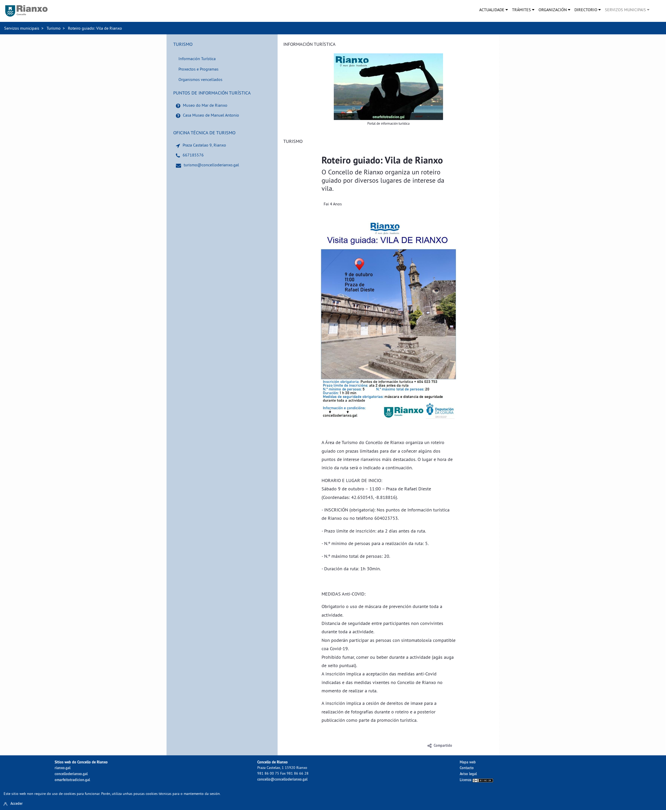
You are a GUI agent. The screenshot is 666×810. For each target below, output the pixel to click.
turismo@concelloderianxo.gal (211, 164)
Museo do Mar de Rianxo (205, 105)
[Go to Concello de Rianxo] (26, 11)
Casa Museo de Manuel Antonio (211, 115)
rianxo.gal (63, 767)
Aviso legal (468, 773)
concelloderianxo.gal (71, 773)
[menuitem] (493, 9)
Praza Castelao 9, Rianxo (204, 145)
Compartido (443, 745)
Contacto (467, 767)
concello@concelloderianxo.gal (282, 779)
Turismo (54, 28)
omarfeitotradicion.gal (72, 779)
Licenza (466, 779)
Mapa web (468, 762)
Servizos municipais (21, 28)
